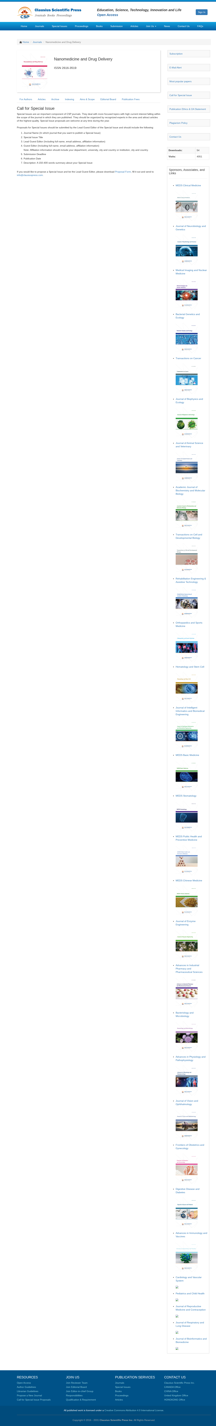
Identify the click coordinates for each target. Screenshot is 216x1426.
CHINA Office (171, 1391)
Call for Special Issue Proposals (34, 1399)
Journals (39, 26)
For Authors (26, 99)
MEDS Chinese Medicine (189, 880)
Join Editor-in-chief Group (79, 1391)
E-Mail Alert (175, 67)
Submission (116, 26)
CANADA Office (172, 1387)
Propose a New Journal (29, 1395)
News (167, 26)
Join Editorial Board (76, 1387)
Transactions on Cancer (188, 358)
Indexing (69, 99)
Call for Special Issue (180, 95)
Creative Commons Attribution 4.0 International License (133, 1410)
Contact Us (184, 26)
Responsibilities (74, 1395)
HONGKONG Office (174, 1399)
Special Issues (59, 26)
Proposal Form (123, 171)
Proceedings (81, 26)
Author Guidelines (26, 1387)
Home (24, 26)
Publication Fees (131, 99)
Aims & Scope (87, 99)
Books (99, 26)
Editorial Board (108, 99)
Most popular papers (180, 81)
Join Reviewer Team (77, 1382)
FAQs (200, 26)
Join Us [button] (150, 26)
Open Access (24, 1382)
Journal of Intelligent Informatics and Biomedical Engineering (190, 711)
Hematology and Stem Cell (190, 666)
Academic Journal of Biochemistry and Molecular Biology (190, 490)
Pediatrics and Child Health (190, 1293)
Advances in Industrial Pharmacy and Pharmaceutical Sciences (189, 968)
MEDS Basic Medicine (187, 755)
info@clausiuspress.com (30, 175)
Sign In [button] (201, 12)
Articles (134, 26)
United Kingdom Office (176, 1395)
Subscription (176, 53)
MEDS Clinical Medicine (188, 185)
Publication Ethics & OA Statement (187, 109)
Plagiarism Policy (178, 123)
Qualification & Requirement (81, 1399)
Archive (55, 99)
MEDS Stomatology (186, 795)
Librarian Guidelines (27, 1391)
